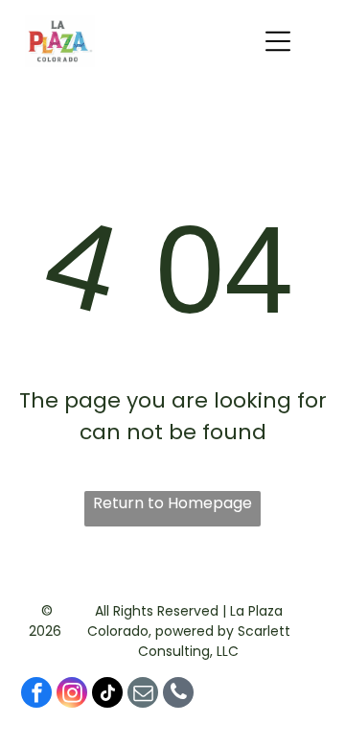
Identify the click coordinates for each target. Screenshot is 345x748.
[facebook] (36, 695)
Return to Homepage (172, 503)
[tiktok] (107, 695)
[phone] (178, 695)
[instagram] (72, 695)
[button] (277, 41)
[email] (142, 695)
